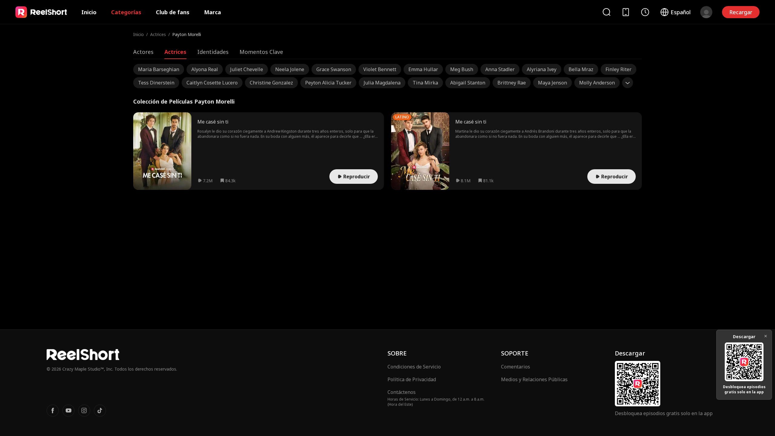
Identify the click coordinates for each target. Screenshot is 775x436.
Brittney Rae (511, 82)
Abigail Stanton (467, 82)
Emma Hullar (423, 69)
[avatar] (706, 12)
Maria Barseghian (158, 69)
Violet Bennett (379, 69)
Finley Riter (618, 69)
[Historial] (645, 12)
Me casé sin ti (213, 121)
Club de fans (173, 12)
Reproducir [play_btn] (356, 176)
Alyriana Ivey (541, 69)
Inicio (89, 12)
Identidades (213, 51)
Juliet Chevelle (246, 69)
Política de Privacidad (412, 379)
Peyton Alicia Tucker (328, 82)
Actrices (158, 34)
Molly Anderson (597, 82)
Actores (143, 51)
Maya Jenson (552, 82)
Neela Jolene (289, 69)
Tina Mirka (425, 82)
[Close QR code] (765, 336)
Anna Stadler (500, 69)
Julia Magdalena (382, 82)
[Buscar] (606, 12)
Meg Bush (461, 69)
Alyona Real (204, 69)
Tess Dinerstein (156, 82)
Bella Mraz (581, 69)
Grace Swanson (333, 69)
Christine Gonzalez (271, 82)
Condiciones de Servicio (414, 366)
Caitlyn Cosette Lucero (212, 82)
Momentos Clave (261, 51)
